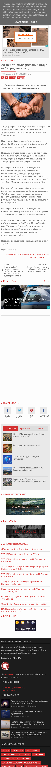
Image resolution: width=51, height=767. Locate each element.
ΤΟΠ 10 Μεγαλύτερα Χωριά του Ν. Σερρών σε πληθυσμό (28, 469)
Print (14, 77)
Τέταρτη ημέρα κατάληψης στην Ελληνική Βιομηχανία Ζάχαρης (21, 582)
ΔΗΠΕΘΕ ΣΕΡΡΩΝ (10, 758)
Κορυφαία (11, 428)
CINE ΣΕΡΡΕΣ (38, 754)
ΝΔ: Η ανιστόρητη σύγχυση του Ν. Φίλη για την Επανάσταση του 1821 (23, 610)
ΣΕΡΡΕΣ (34, 257)
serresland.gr (10, 674)
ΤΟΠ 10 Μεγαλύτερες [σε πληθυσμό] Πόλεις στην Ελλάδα (29, 435)
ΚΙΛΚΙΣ (33, 254)
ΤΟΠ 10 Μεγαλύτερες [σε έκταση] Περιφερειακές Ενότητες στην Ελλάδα (25, 567)
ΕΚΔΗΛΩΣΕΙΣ (17, 750)
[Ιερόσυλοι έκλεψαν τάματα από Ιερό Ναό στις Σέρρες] (25, 297)
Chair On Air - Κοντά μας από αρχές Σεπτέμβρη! (24, 603)
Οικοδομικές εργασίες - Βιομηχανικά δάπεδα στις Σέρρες (23, 597)
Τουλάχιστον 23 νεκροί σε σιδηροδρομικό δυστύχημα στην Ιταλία (30, 480)
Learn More (21, 22)
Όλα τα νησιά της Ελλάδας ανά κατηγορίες (26, 457)
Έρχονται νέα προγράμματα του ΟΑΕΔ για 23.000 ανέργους (22, 590)
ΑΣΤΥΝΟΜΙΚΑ (12, 254)
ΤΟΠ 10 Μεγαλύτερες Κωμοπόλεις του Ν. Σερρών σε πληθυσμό (24, 575)
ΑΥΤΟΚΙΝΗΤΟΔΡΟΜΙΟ (12, 762)
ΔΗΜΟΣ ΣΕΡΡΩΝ (9, 754)
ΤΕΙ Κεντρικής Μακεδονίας (12, 688)
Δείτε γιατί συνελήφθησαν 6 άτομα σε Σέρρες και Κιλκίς (24, 66)
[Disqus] (25, 353)
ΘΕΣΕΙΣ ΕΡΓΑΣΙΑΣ (32, 762)
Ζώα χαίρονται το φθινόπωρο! (26, 445)
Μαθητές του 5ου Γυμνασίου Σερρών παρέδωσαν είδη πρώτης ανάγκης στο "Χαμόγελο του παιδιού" (27, 724)
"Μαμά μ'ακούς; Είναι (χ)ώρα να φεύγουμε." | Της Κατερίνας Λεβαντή (30, 702)
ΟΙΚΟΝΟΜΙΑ (24, 754)
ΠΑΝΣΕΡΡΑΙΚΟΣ (32, 750)
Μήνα (40, 428)
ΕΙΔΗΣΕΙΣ (24, 254)
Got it (34, 22)
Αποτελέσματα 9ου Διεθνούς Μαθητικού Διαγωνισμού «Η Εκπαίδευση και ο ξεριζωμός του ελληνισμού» (29, 734)
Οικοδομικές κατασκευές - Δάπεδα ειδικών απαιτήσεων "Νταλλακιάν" (23, 51)
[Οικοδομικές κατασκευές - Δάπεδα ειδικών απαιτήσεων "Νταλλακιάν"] (25, 36)
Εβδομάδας (25, 428)
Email (22, 77)
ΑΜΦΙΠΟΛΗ (25, 758)
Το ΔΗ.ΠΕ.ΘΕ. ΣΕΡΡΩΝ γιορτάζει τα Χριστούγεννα (26, 712)
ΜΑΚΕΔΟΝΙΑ (43, 254)
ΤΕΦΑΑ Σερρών (8, 690)
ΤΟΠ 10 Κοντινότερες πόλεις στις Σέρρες (21, 554)
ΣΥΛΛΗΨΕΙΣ (44, 257)
